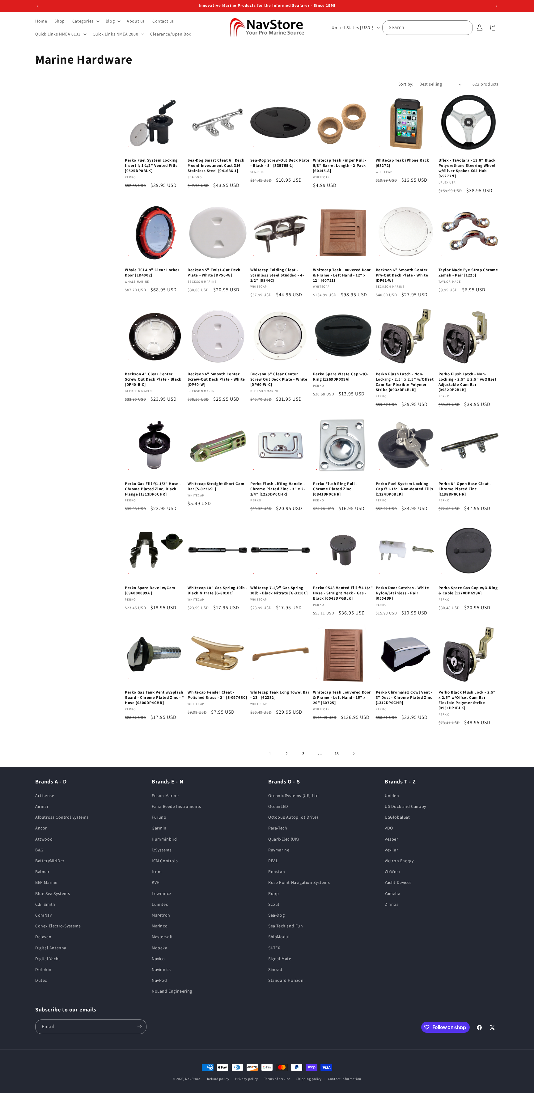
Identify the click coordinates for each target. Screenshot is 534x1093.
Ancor (41, 828)
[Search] (466, 27)
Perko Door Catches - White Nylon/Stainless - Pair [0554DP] (402, 593)
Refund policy (218, 1079)
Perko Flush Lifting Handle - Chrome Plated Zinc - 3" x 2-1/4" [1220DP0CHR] (277, 489)
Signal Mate (279, 958)
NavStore (192, 1079)
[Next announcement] (496, 6)
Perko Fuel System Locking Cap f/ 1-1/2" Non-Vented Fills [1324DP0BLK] (404, 489)
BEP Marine (46, 882)
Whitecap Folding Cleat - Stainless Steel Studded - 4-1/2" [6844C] (277, 275)
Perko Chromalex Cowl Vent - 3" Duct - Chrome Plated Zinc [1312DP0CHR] (404, 697)
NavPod (159, 980)
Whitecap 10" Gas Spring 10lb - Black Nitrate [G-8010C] (217, 590)
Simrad (275, 969)
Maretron (161, 915)
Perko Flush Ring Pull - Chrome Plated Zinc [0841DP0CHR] (335, 489)
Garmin (159, 828)
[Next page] (353, 754)
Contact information (344, 1079)
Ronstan (276, 871)
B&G (39, 850)
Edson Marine (165, 795)
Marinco (159, 926)
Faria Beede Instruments (176, 806)
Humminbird (164, 839)
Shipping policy (309, 1079)
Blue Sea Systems (52, 893)
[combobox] (428, 28)
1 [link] (270, 753)
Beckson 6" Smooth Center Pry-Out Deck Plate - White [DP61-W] (402, 275)
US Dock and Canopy (405, 806)
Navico (158, 958)
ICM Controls (165, 860)
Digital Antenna (50, 948)
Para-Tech (277, 828)
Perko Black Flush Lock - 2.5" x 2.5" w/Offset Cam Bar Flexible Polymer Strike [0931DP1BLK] (467, 700)
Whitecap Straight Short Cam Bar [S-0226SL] (216, 486)
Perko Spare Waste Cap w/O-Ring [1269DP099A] (341, 377)
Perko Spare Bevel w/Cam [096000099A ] (150, 590)
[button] (85, 21)
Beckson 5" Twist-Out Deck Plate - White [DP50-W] (214, 273)
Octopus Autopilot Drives (293, 817)
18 (337, 753)
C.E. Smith (45, 904)
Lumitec (160, 904)
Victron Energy (399, 860)
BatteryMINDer (50, 860)
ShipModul (279, 936)
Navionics (161, 969)
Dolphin (43, 969)
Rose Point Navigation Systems (299, 882)
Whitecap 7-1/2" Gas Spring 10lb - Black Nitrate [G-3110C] (279, 590)
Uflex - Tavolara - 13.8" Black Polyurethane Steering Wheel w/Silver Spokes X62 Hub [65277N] (467, 168)
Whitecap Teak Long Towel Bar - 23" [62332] (280, 695)
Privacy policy (246, 1079)
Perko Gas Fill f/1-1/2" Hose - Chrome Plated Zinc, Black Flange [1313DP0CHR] (153, 489)
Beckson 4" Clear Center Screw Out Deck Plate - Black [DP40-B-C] (153, 379)
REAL (273, 860)
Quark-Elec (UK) (283, 839)
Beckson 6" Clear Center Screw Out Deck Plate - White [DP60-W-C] (278, 379)
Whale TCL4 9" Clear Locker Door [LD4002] (152, 273)
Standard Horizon (286, 980)
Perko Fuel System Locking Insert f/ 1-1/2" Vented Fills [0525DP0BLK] (151, 165)
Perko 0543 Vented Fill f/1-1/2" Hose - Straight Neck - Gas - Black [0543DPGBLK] (343, 593)
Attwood (44, 839)
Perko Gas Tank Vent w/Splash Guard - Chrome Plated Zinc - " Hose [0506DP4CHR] (154, 697)
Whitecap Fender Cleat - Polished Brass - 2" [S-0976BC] (217, 695)
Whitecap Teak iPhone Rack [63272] (402, 163)
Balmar (42, 871)
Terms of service (277, 1079)
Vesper (391, 839)
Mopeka (159, 948)
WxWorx (392, 871)
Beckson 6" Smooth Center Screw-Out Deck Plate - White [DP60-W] (216, 379)
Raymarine (278, 850)
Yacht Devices (398, 882)
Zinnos (392, 904)
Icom (157, 871)
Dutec (41, 980)
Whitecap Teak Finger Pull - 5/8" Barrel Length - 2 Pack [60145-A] (340, 165)
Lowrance (161, 893)
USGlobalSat (397, 817)
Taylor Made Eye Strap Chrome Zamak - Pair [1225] (468, 273)
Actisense (44, 795)
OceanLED (278, 806)
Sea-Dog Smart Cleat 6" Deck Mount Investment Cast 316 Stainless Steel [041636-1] (216, 165)
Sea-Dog (276, 915)
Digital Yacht (47, 958)
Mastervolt (162, 936)
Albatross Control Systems (62, 817)
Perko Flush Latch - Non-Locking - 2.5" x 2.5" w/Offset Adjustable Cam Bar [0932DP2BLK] (468, 382)
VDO (389, 828)
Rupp (273, 893)
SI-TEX (274, 948)
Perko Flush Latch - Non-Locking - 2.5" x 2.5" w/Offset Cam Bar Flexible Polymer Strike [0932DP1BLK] (405, 382)
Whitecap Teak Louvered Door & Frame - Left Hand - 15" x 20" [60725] (342, 697)
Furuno (159, 817)
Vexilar (391, 850)
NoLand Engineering (172, 991)
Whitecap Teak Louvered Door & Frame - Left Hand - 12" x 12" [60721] (342, 275)
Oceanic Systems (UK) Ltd (293, 795)
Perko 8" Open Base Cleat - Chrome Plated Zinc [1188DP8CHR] (465, 489)
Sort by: (405, 84)
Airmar (42, 806)
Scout (274, 904)
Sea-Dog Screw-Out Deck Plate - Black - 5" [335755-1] (280, 163)
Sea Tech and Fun (285, 926)
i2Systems (162, 850)
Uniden (392, 795)
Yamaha (392, 893)
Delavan (43, 936)
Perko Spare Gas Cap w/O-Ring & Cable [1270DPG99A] (468, 590)
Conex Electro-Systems (58, 926)
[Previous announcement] (37, 6)
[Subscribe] (139, 1026)
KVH (156, 882)
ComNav (43, 915)
